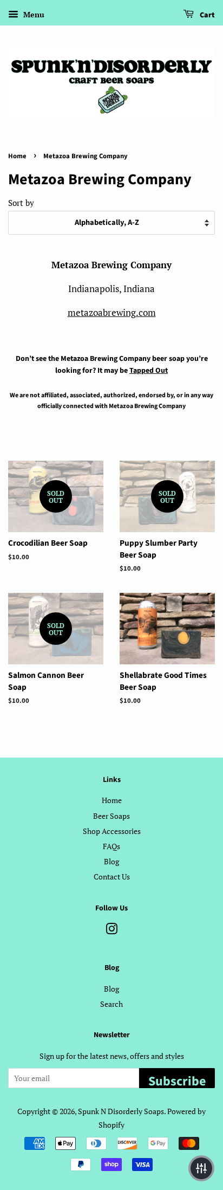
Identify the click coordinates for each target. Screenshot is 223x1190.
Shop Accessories (112, 831)
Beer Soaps (111, 816)
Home (17, 156)
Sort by (21, 202)
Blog (111, 861)
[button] (201, 1168)
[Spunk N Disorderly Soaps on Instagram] (111, 931)
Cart (206, 15)
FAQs (111, 846)
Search (111, 1004)
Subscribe (177, 1080)
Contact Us (112, 876)
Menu (32, 14)
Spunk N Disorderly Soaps (121, 1111)
